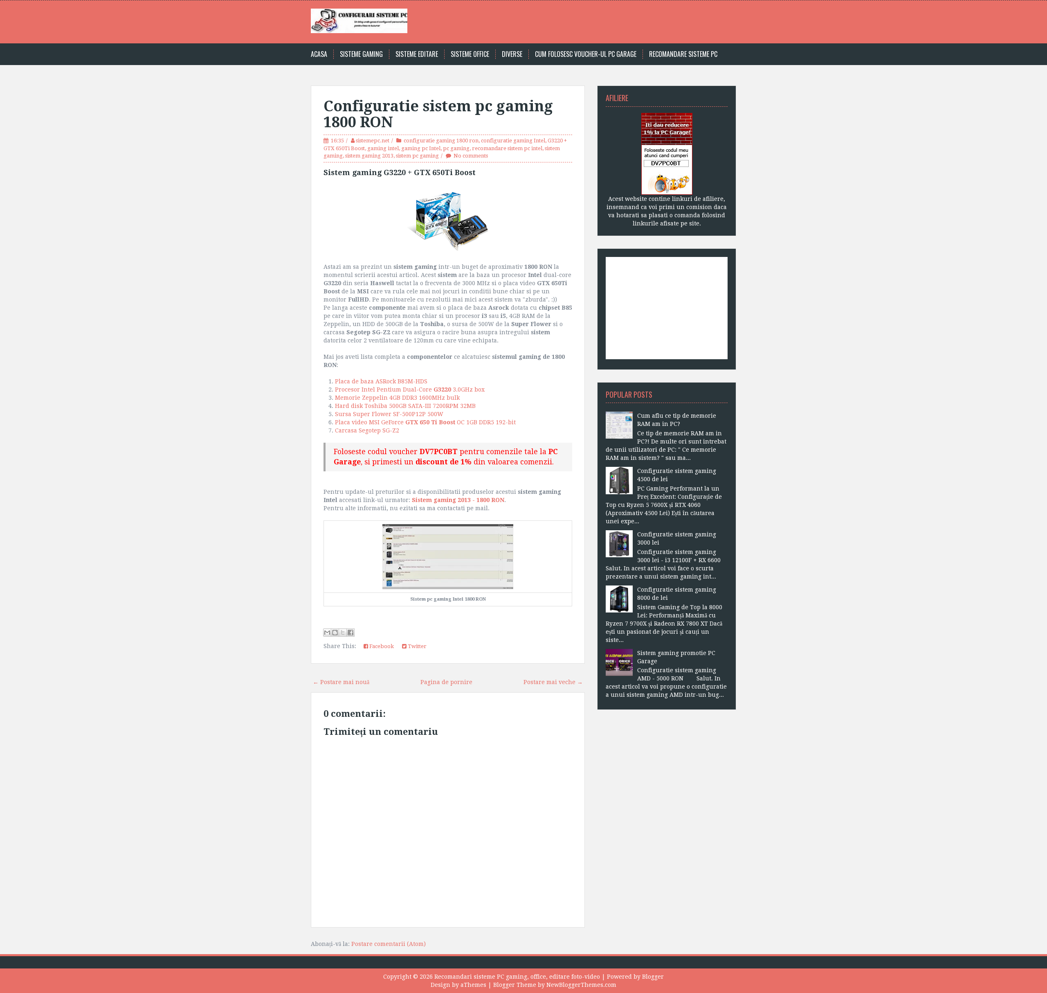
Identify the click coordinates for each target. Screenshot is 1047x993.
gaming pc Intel (420, 148)
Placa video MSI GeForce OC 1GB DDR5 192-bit (425, 422)
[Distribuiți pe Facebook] (350, 632)
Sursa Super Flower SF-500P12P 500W (389, 414)
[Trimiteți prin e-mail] (327, 632)
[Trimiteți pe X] (343, 632)
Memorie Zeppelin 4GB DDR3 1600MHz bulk (397, 397)
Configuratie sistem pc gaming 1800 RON (438, 114)
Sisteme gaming (361, 54)
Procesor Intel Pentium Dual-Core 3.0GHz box (410, 389)
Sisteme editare (416, 54)
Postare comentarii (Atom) (388, 944)
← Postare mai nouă (341, 682)
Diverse (512, 54)
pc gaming (456, 148)
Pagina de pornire (446, 682)
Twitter (417, 646)
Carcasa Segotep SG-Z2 (367, 430)
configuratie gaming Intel (513, 140)
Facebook (381, 646)
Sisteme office (470, 54)
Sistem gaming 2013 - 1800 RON (458, 500)
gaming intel (383, 148)
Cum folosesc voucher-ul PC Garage (585, 54)
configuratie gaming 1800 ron (441, 140)
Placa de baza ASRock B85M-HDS (382, 381)
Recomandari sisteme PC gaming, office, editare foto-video (517, 976)
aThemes (473, 985)
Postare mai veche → (553, 682)
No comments (471, 156)
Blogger (653, 976)
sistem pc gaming (417, 156)
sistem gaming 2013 (369, 156)
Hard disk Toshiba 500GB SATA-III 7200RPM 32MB (405, 406)
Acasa (319, 54)
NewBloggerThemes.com (581, 985)
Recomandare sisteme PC (683, 54)
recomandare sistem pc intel (507, 148)
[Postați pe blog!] (335, 632)
